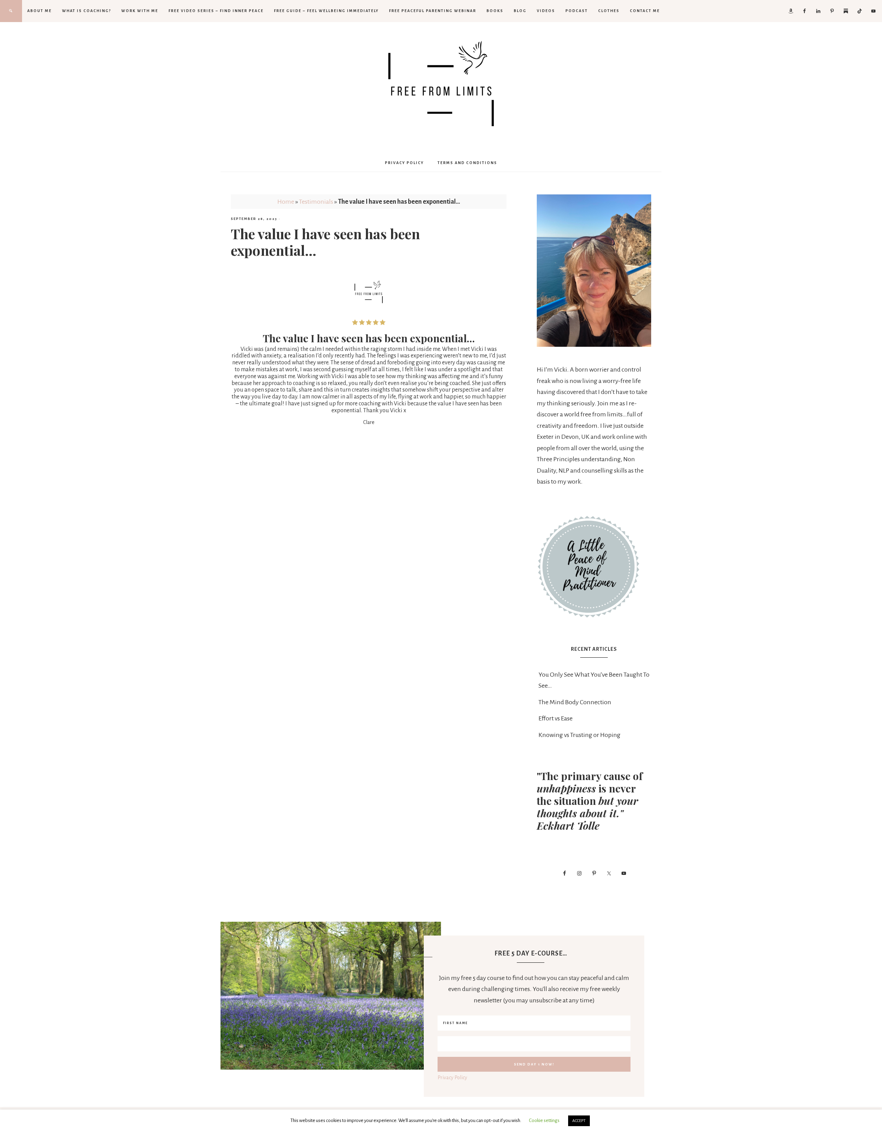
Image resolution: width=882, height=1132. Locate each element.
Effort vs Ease (556, 718)
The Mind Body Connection (575, 702)
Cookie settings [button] (544, 1120)
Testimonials (316, 201)
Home (285, 201)
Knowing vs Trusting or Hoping (580, 734)
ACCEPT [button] (579, 1121)
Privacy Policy (452, 1077)
